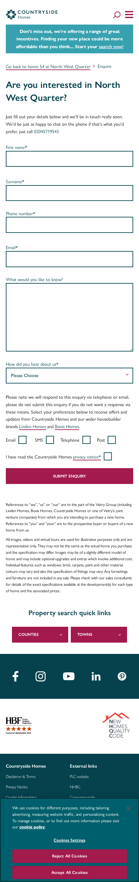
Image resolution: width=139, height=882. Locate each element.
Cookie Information (21, 797)
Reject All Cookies (69, 856)
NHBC (75, 787)
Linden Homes (32, 426)
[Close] (129, 808)
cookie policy (32, 827)
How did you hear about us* (32, 364)
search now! (111, 46)
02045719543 (46, 131)
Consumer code (82, 797)
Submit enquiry (69, 476)
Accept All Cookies (69, 872)
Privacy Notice (17, 787)
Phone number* (20, 213)
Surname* (15, 181)
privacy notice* (87, 456)
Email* (12, 247)
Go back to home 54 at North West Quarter (48, 66)
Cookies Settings (69, 840)
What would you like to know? (34, 279)
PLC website (79, 777)
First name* (16, 147)
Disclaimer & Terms (21, 777)
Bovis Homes (67, 426)
